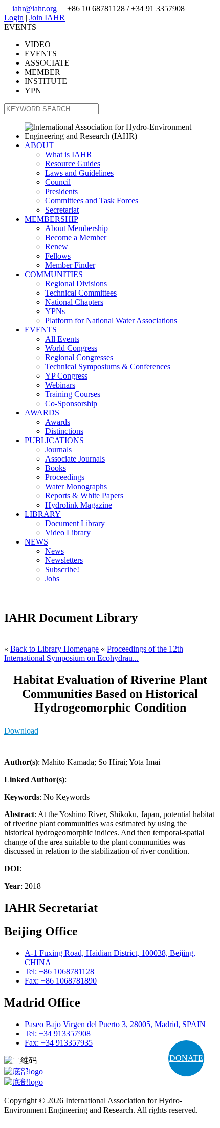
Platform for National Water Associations (111, 320)
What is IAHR (68, 154)
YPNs (55, 311)
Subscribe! (62, 569)
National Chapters (74, 302)
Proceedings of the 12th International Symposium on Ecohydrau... (93, 653)
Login (14, 17)
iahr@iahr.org (31, 8)
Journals (58, 449)
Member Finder (70, 265)
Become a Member (75, 237)
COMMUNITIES (54, 274)
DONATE (186, 1058)
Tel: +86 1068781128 (59, 971)
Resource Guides (72, 163)
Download (21, 730)
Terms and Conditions (39, 1119)
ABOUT (39, 145)
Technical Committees (81, 292)
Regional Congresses (79, 357)
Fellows (58, 256)
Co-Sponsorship (71, 403)
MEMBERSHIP (51, 219)
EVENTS (41, 329)
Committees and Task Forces (91, 200)
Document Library (75, 523)
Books (55, 468)
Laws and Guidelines (79, 173)
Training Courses (72, 394)
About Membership (76, 228)
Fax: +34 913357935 (59, 1042)
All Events (62, 339)
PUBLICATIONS (54, 440)
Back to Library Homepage (54, 648)
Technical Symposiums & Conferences (107, 366)
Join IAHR (47, 17)
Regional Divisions (76, 283)
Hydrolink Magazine (78, 504)
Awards (57, 421)
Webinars (60, 385)
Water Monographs (76, 486)
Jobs (52, 578)
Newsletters (64, 560)
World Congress (71, 348)
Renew (56, 246)
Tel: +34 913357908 (58, 1033)
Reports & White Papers (84, 495)
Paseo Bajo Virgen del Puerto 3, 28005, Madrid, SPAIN (115, 1024)
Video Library (68, 532)
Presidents (61, 191)
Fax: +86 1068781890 (61, 980)
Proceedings (64, 477)
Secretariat (62, 209)
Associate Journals (75, 458)
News (54, 551)
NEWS (36, 541)
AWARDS (42, 412)
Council (58, 182)
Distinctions (64, 431)
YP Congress (66, 375)
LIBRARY (43, 514)
